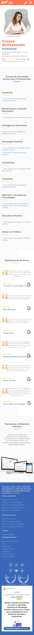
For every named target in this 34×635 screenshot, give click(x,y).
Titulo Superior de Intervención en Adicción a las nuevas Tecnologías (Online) (15, 206)
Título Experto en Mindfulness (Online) (17, 117)
